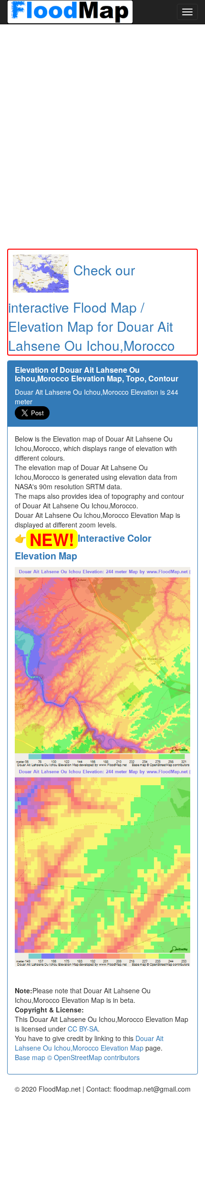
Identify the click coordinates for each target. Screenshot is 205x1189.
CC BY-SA (83, 1028)
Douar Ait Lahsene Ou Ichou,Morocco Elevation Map (89, 1042)
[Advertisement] (102, 136)
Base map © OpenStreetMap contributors (77, 1057)
